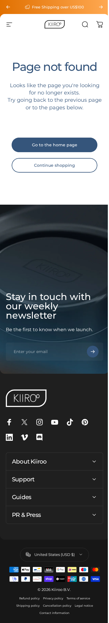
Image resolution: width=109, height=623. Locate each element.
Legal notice (81, 606)
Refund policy (27, 598)
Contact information (52, 613)
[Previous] (8, 7)
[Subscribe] (88, 351)
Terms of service (76, 598)
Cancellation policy (55, 606)
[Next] (96, 7)
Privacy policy (51, 598)
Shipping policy (25, 606)
